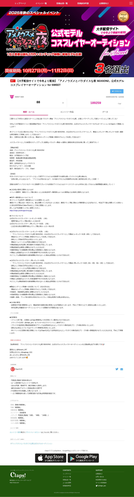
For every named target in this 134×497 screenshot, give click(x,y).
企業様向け (104, 3)
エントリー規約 (15, 432)
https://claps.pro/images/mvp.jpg (21, 210)
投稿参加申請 (83, 3)
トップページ (67, 474)
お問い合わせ (100, 476)
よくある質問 (67, 482)
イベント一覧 (41, 3)
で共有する (117, 91)
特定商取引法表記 (101, 480)
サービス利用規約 (101, 482)
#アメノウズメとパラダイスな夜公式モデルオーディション (31, 443)
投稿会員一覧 (62, 3)
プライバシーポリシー (33, 432)
